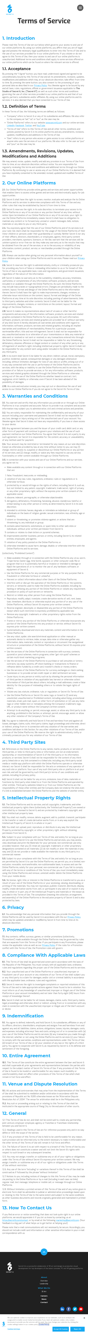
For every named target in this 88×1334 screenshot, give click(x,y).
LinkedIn (11, 125)
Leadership (44, 1284)
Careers (44, 1296)
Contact (44, 1302)
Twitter (28, 125)
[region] (44, 1324)
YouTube (41, 125)
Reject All (77, 1329)
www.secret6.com (54, 122)
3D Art (44, 1292)
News (44, 1299)
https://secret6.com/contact (15, 1220)
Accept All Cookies (61, 1329)
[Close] (84, 1317)
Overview (44, 1281)
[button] (80, 8)
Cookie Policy (44, 1324)
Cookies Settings (14, 1329)
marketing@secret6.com (67, 1220)
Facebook (19, 125)
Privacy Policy (40, 85)
